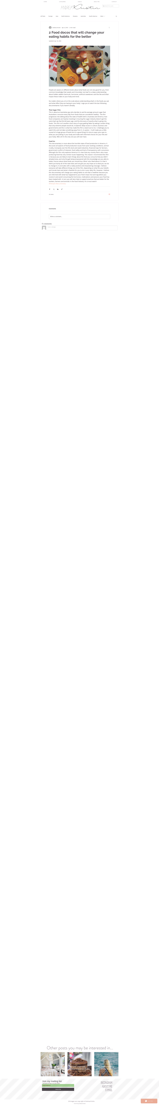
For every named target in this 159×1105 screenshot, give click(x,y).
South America (93, 16)
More (101, 16)
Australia (83, 16)
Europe (51, 16)
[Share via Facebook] (49, 189)
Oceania (75, 16)
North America (65, 16)
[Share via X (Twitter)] (53, 189)
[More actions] (109, 28)
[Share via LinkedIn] (58, 189)
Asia (57, 16)
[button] (62, 2)
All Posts (43, 16)
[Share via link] (62, 189)
